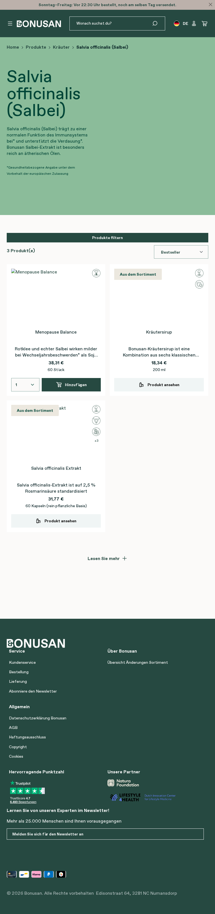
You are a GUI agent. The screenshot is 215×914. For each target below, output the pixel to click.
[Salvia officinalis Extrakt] (56, 433)
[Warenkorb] (204, 23)
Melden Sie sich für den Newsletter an (47, 834)
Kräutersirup (159, 332)
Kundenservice (22, 662)
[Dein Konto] (194, 23)
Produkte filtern (107, 237)
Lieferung (18, 681)
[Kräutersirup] (159, 297)
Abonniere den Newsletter (33, 691)
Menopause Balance (56, 332)
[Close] (210, 4)
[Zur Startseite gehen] (39, 23)
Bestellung (19, 672)
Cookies (16, 756)
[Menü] (10, 23)
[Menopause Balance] (56, 297)
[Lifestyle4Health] (155, 797)
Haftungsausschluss (27, 737)
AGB (13, 727)
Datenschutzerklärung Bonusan (37, 718)
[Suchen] (158, 23)
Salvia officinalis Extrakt (56, 468)
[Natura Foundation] (123, 783)
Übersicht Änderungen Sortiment (138, 662)
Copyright (18, 747)
